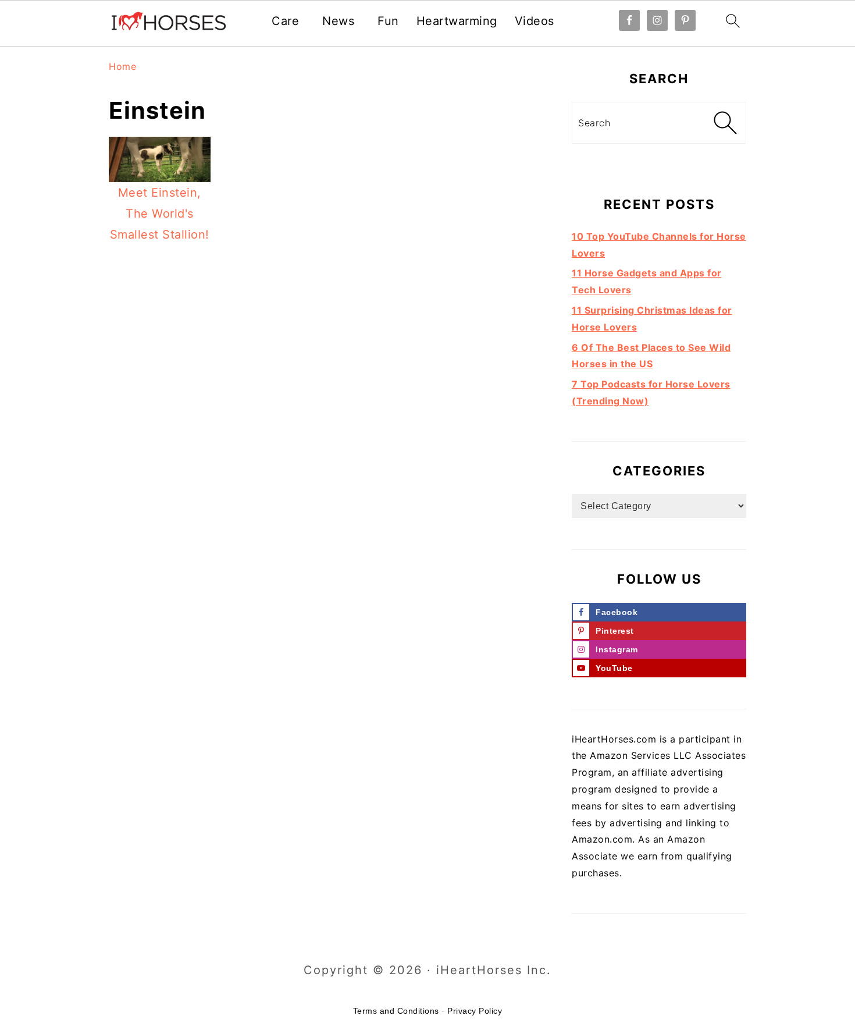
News (338, 21)
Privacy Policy (474, 1010)
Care (285, 21)
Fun (388, 21)
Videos (534, 21)
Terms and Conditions (396, 1010)
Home (122, 66)
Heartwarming (456, 21)
